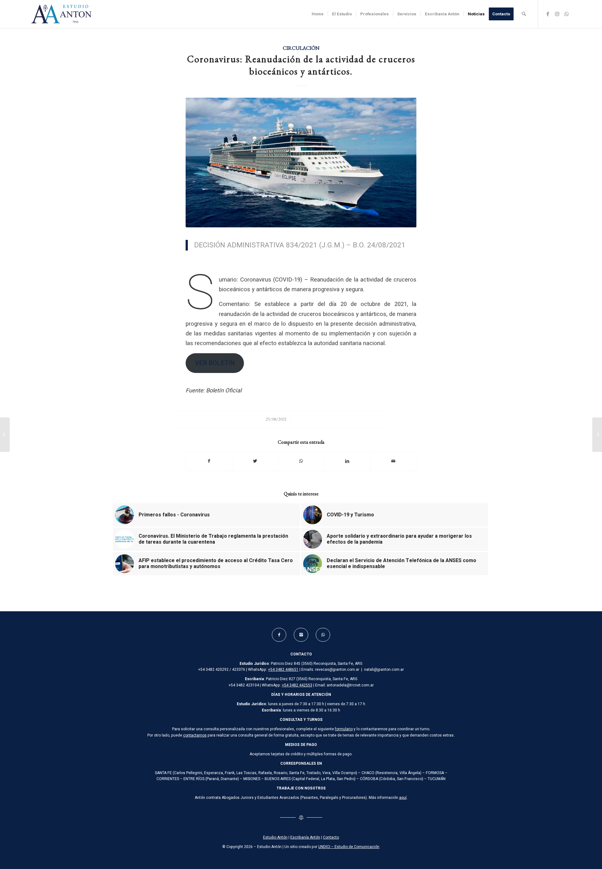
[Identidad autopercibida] (5, 434)
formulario (344, 729)
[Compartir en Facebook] (209, 461)
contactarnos (195, 735)
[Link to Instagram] (557, 13)
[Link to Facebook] (547, 13)
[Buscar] (524, 14)
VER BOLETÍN (215, 363)
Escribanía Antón (305, 837)
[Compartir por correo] (393, 461)
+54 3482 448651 (283, 669)
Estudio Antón (275, 837)
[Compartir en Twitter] (255, 461)
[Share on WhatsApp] (301, 461)
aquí (403, 797)
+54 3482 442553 (297, 685)
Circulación (301, 47)
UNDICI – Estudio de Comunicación (348, 847)
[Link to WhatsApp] (566, 13)
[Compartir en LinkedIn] (347, 461)
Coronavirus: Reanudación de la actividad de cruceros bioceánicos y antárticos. (301, 65)
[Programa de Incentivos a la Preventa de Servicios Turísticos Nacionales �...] (597, 434)
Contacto (331, 837)
